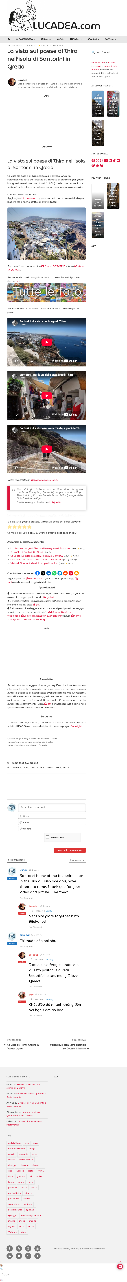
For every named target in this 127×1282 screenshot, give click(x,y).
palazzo (12, 1187)
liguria (11, 1182)
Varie (111, 39)
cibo (10, 1170)
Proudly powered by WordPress (88, 1248)
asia (27, 1143)
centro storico (26, 1159)
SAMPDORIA (25, 39)
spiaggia (12, 1215)
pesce (34, 1187)
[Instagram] (101, 160)
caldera (17, 767)
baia (35, 1143)
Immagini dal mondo (25, 763)
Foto (61, 39)
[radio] (9, 527)
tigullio (11, 1226)
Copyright (76, 726)
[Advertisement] (46, 121)
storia (22, 1221)
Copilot (20, 1170)
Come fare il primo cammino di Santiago (44, 617)
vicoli (21, 1226)
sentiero (28, 1204)
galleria (50, 597)
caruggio (23, 1154)
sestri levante (15, 1209)
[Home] (9, 39)
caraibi (11, 1154)
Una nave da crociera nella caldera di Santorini (37, 559)
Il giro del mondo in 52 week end (43, 616)
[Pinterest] (93, 165)
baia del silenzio (16, 1148)
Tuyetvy (49, 959)
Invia (117, 55)
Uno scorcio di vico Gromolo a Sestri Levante (24, 1113)
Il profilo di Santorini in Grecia (27, 552)
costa (30, 1170)
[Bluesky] (101, 165)
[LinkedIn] (110, 160)
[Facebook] (93, 160)
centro (11, 1159)
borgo (32, 1148)
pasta (24, 1187)
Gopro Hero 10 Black (45, 480)
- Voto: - (38, 45)
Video (76, 39)
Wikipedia (55, 502)
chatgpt (12, 1165)
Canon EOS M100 (54, 266)
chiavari (24, 1165)
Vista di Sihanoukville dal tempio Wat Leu (34, 563)
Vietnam (12, 1232)
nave (30, 1182)
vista (66, 767)
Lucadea (58, 45)
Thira (57, 767)
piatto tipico (14, 1193)
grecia (34, 767)
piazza (28, 1193)
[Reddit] (97, 165)
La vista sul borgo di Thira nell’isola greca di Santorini (40, 548)
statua (11, 1221)
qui (18, 281)
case (25, 767)
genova (21, 1176)
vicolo (31, 1226)
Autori (93, 39)
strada (32, 1221)
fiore (10, 1176)
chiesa (36, 1165)
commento (30, 198)
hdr (31, 1176)
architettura (14, 1143)
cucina (40, 1170)
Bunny (49, 910)
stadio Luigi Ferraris (31, 1215)
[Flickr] (118, 160)
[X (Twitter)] (97, 160)
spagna (30, 1209)
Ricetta (26, 1198)
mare (21, 1182)
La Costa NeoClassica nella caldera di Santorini (37, 556)
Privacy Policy (61, 1248)
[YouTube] (106, 160)
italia (39, 1176)
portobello (13, 1198)
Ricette (47, 39)
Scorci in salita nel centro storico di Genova (24, 1086)
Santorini (46, 767)
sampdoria (14, 1204)
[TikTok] (114, 160)
